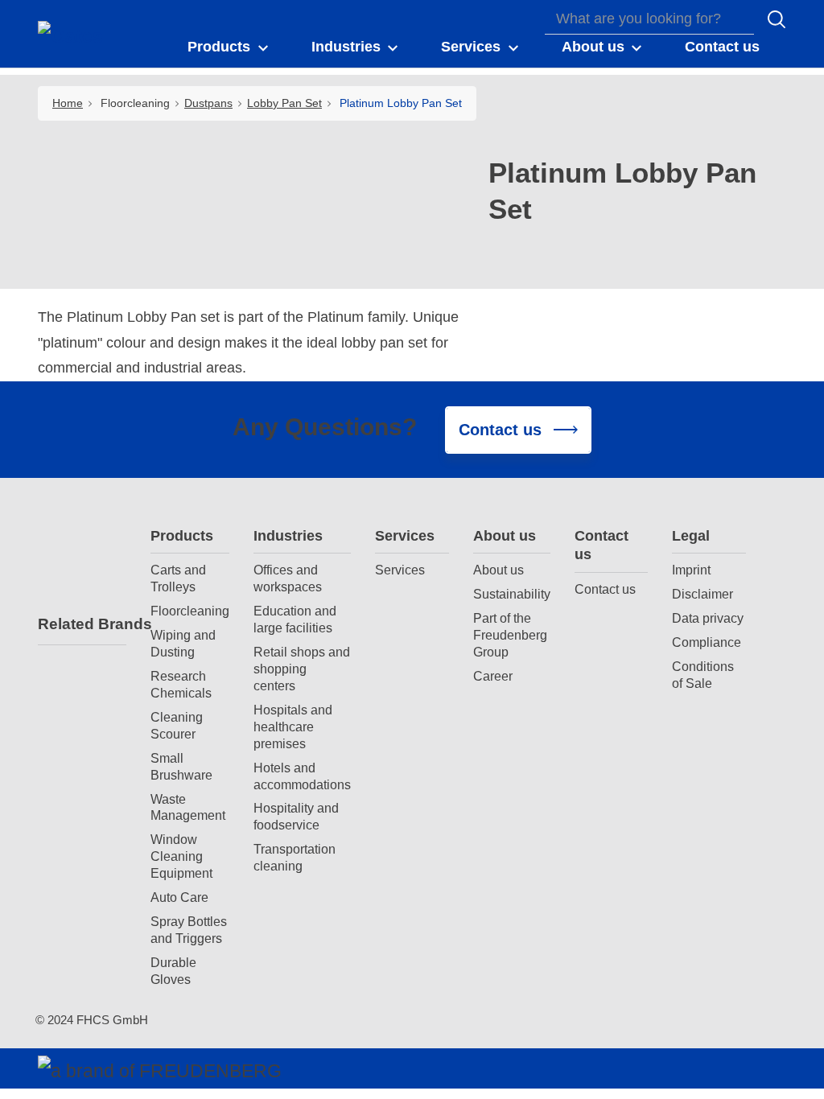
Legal (691, 536)
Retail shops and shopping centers (301, 668)
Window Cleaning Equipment (181, 856)
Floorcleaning (189, 610)
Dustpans (208, 103)
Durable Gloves (173, 970)
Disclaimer (702, 594)
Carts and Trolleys (178, 578)
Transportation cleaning (294, 857)
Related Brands (82, 623)
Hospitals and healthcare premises (292, 726)
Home (67, 103)
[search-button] (776, 19)
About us (504, 536)
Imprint (691, 569)
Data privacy (708, 618)
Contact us (601, 545)
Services (405, 536)
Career (493, 676)
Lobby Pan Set (284, 103)
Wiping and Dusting (183, 643)
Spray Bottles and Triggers (188, 929)
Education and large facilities (294, 619)
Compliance (706, 642)
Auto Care (179, 897)
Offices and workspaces (287, 578)
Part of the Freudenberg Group (510, 635)
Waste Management (187, 807)
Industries (288, 536)
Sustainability (511, 594)
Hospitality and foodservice (296, 816)
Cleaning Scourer (176, 725)
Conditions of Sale (703, 674)
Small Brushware (181, 766)
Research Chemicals (181, 684)
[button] (229, 47)
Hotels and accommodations (302, 776)
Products (181, 536)
